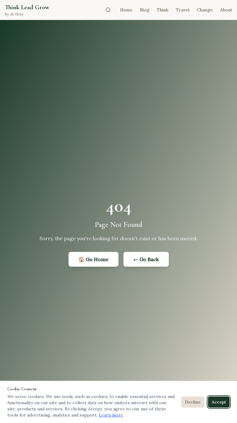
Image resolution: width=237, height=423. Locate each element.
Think (162, 10)
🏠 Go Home (93, 259)
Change (205, 10)
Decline (193, 402)
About (226, 10)
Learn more (111, 415)
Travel (182, 10)
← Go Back (146, 259)
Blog (144, 10)
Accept (219, 402)
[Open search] (108, 9)
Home (126, 10)
